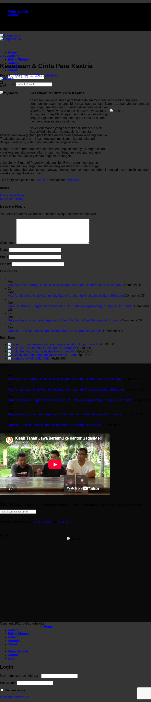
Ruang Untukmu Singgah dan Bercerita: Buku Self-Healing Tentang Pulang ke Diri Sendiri (70, 306)
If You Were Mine (12, 195)
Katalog (13, 56)
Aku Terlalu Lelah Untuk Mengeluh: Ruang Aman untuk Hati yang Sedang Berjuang (66, 295)
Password (8, 683)
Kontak (13, 15)
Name (4, 249)
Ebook (13, 70)
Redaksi (53, 75)
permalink (73, 180)
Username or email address (20, 675)
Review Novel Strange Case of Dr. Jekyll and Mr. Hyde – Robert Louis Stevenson (64, 285)
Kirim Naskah (18, 11)
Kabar (12, 637)
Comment (8, 242)
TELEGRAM (42, 522)
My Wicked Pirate (12, 199)
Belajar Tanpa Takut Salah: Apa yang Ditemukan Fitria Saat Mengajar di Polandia (64, 320)
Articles (4, 56)
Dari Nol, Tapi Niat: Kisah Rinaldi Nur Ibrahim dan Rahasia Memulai (55, 331)
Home (12, 52)
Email (4, 257)
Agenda (14, 640)
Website (5, 264)
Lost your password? (14, 697)
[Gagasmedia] (10, 37)
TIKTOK (63, 522)
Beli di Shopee (18, 59)
